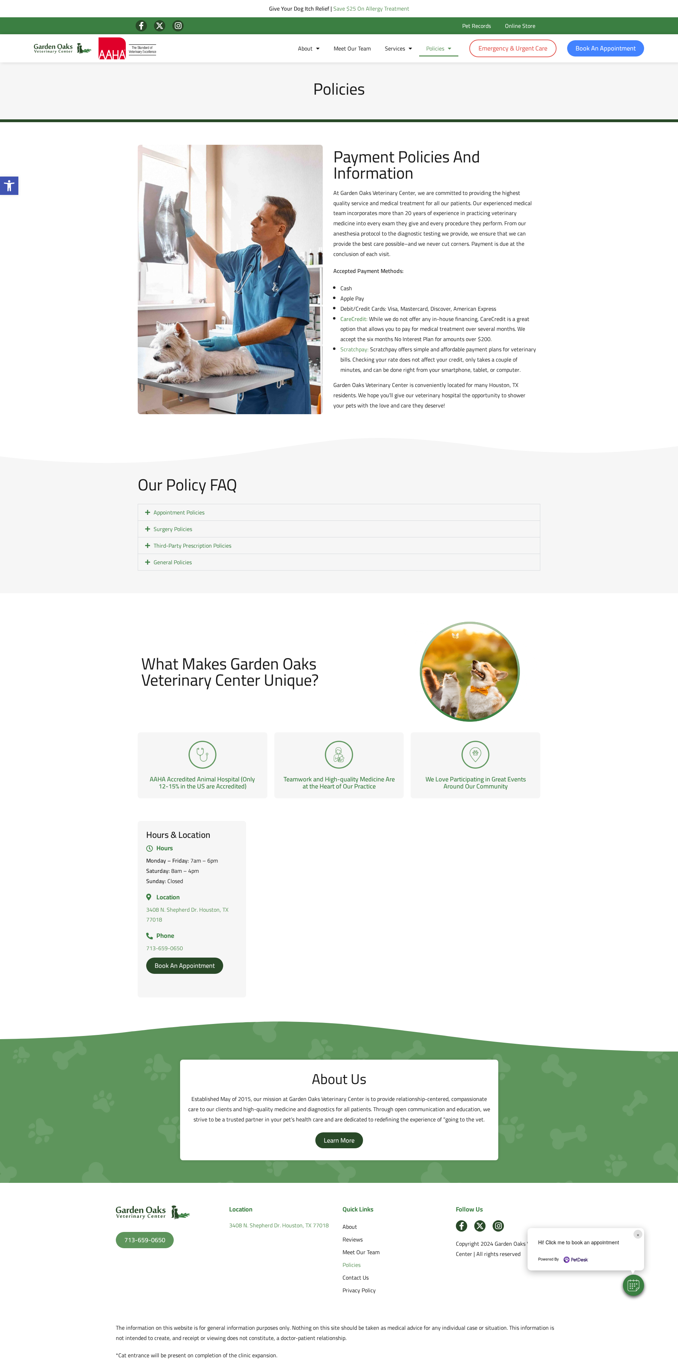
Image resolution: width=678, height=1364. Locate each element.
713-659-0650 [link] (164, 948)
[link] (9, 186)
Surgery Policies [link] (173, 529)
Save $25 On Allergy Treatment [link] (371, 8)
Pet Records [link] (476, 25)
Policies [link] (435, 48)
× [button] (638, 1234)
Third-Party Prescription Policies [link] (192, 545)
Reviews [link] (353, 1239)
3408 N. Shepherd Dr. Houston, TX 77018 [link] (187, 914)
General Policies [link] (173, 562)
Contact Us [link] (356, 1277)
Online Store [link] (520, 25)
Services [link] (395, 48)
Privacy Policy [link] (359, 1290)
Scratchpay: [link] (354, 349)
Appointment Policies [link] (179, 512)
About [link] (305, 48)
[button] (633, 1285)
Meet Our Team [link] (352, 48)
